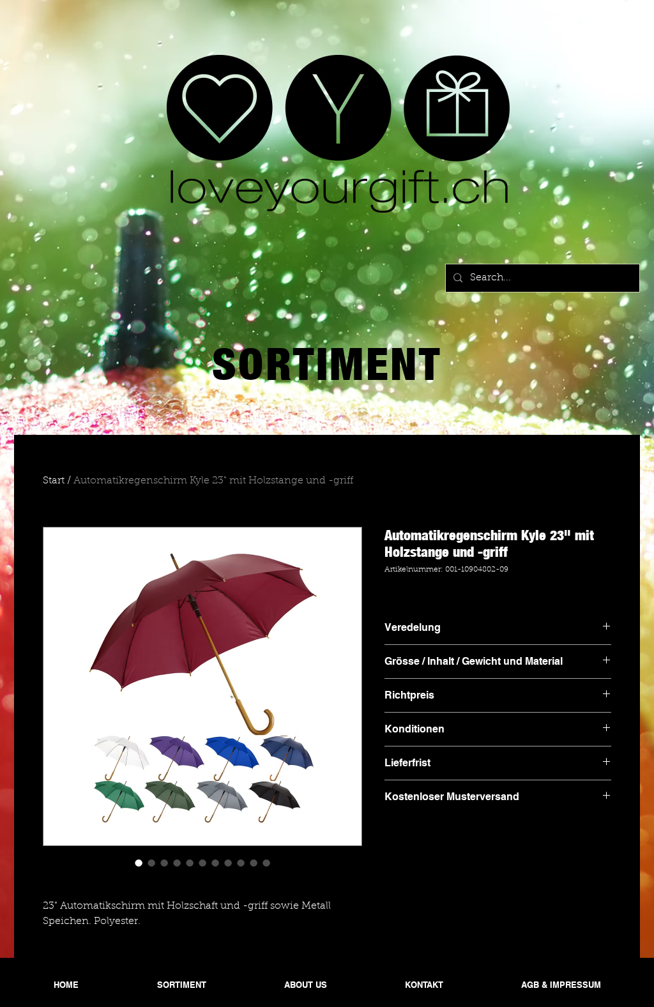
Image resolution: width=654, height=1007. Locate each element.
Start (54, 481)
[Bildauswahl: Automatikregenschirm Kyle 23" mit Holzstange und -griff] (138, 862)
